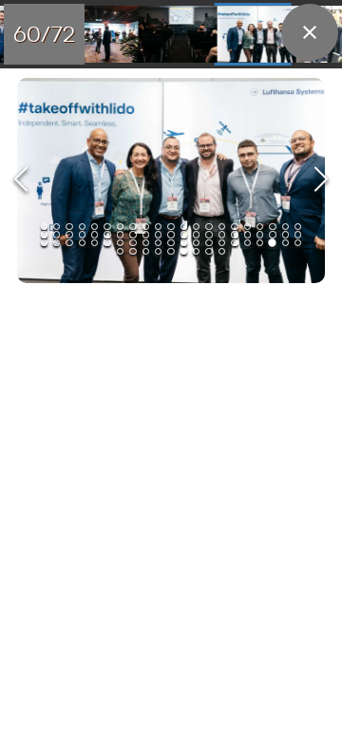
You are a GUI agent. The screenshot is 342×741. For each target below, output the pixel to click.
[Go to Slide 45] (69, 242)
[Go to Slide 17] (247, 226)
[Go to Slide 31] (158, 234)
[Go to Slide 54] (183, 242)
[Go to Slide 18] (259, 226)
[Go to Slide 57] (221, 242)
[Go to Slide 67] (158, 251)
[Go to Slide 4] (82, 226)
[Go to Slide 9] (145, 226)
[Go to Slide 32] (170, 234)
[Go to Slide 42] (297, 234)
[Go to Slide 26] (94, 234)
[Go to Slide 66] (145, 251)
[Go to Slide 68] (170, 251)
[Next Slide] (321, 181)
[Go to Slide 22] (44, 234)
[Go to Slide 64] (120, 251)
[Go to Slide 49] (120, 242)
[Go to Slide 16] (234, 226)
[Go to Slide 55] (196, 242)
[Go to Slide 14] (208, 226)
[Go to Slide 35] (208, 234)
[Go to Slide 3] (69, 226)
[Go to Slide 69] (183, 251)
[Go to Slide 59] (95, 34)
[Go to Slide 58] (234, 242)
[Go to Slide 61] (253, 34)
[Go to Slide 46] (82, 242)
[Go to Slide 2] (56, 226)
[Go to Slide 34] (196, 234)
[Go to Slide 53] (170, 242)
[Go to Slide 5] (94, 226)
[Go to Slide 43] (44, 242)
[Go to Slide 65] (132, 251)
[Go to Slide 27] (107, 234)
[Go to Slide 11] (170, 226)
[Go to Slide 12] (183, 226)
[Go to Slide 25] (82, 234)
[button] (171, 180)
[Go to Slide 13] (196, 226)
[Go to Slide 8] (132, 226)
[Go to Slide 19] (272, 226)
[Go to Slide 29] (132, 234)
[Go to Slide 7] (120, 226)
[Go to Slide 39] (259, 234)
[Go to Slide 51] (145, 242)
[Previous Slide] (21, 181)
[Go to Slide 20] (285, 226)
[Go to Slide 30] (145, 234)
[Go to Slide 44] (56, 242)
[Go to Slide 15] (221, 226)
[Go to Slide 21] (297, 226)
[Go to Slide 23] (56, 234)
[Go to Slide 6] (107, 226)
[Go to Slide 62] (285, 242)
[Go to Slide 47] (94, 242)
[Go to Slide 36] (221, 234)
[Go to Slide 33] (183, 234)
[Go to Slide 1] (44, 226)
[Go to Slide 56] (208, 242)
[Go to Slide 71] (208, 251)
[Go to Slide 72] (221, 251)
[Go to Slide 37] (234, 234)
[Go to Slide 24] (69, 234)
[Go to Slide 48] (107, 242)
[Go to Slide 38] (247, 234)
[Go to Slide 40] (272, 234)
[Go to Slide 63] (297, 242)
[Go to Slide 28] (120, 234)
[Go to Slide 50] (132, 242)
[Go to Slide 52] (158, 242)
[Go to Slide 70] (196, 251)
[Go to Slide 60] (174, 34)
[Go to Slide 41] (285, 234)
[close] (310, 32)
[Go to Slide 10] (158, 226)
